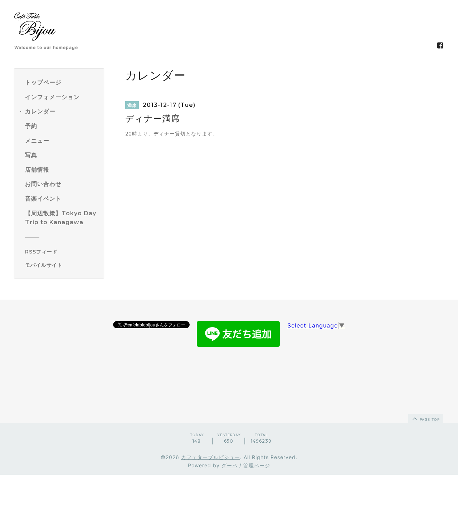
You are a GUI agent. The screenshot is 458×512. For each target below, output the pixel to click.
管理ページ (256, 465)
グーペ (229, 465)
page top (429, 419)
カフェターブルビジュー (210, 457)
